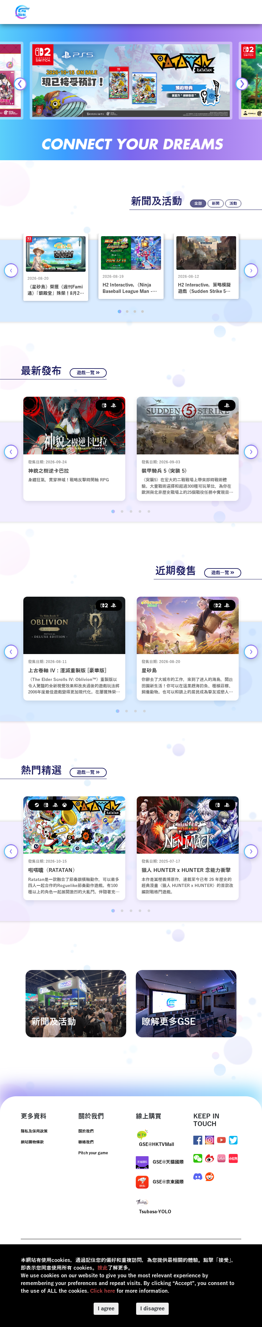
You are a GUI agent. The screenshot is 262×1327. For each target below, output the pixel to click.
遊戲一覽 (86, 372)
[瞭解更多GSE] (186, 1003)
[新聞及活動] (76, 1003)
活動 (233, 203)
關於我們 (86, 1131)
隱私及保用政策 (34, 1131)
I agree (106, 1309)
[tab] (119, 311)
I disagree (152, 1309)
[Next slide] (241, 84)
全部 (198, 203)
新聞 (216, 203)
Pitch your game (93, 1153)
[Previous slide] (20, 84)
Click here (102, 1291)
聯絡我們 (86, 1142)
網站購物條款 (32, 1142)
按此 (102, 1268)
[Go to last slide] (11, 270)
